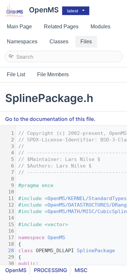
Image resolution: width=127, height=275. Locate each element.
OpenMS (56, 237)
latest (72, 10)
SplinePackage (96, 250)
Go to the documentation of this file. (50, 119)
